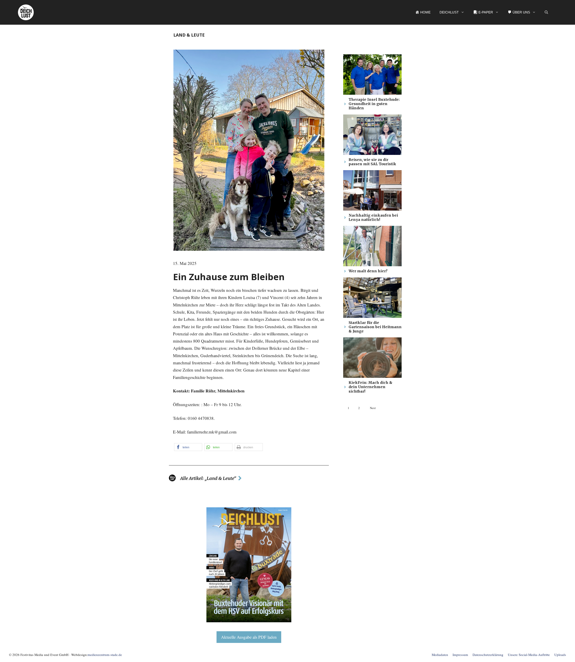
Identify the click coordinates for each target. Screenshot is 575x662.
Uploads (560, 654)
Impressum (460, 654)
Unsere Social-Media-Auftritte (529, 654)
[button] (546, 12)
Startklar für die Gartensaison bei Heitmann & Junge (375, 326)
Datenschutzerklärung (488, 654)
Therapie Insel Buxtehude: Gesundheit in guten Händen (374, 103)
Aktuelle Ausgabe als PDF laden (249, 637)
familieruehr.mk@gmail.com (212, 432)
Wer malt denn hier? (368, 271)
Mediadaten (440, 654)
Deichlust (449, 12)
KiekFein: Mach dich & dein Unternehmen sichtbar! (370, 386)
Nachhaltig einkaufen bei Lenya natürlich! (373, 217)
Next (373, 408)
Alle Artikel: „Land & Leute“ (208, 478)
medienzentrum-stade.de (105, 654)
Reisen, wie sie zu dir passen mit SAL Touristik (372, 161)
